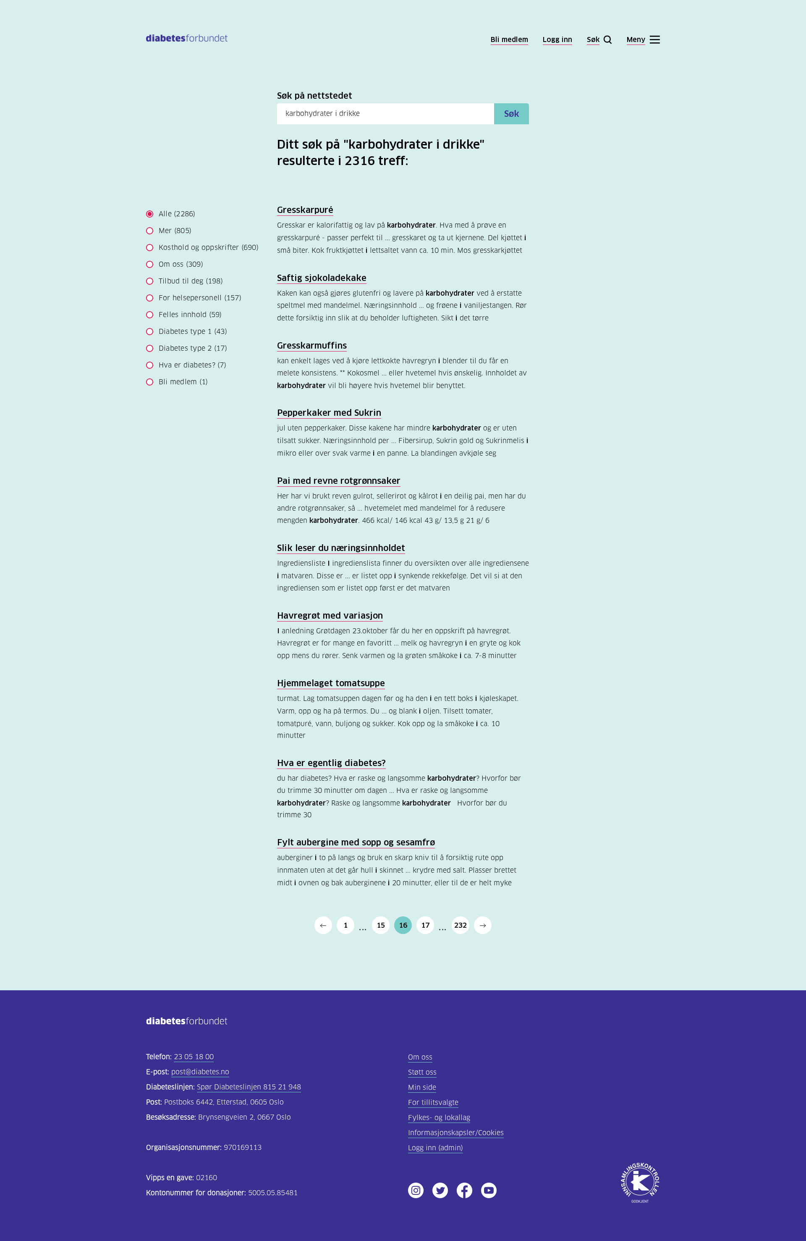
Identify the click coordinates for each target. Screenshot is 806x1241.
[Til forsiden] (187, 40)
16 (403, 925)
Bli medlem (183, 382)
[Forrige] (323, 925)
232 (460, 925)
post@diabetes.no (200, 1072)
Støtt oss (422, 1072)
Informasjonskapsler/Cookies (456, 1133)
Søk (511, 113)
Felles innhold (190, 315)
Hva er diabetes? (192, 365)
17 (425, 925)
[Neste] (483, 925)
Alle (177, 214)
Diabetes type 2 (193, 348)
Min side (422, 1087)
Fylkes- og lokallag (439, 1118)
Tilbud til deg (191, 281)
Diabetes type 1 (193, 332)
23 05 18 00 (194, 1057)
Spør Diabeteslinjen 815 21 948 (249, 1087)
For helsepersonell (200, 298)
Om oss (181, 264)
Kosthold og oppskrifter (209, 248)
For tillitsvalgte (433, 1103)
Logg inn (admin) (435, 1148)
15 (381, 925)
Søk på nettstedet (314, 95)
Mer (175, 231)
